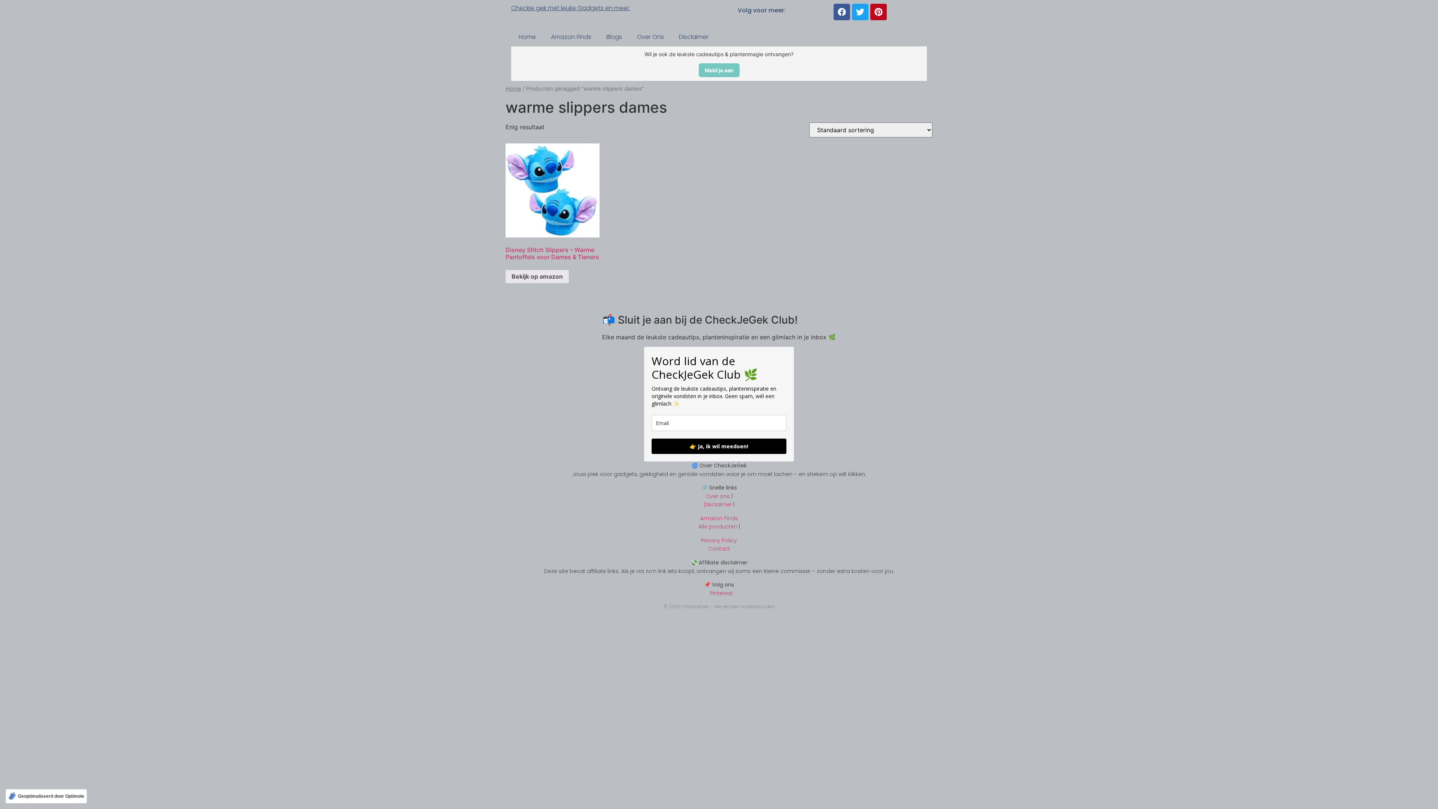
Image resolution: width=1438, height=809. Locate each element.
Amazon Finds (571, 37)
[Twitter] (860, 12)
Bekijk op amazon (537, 276)
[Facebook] (842, 12)
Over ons (718, 496)
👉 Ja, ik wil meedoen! (719, 446)
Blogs (614, 37)
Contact (719, 548)
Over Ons (650, 37)
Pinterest (719, 593)
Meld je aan (719, 70)
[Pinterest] (878, 12)
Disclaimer (694, 37)
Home (527, 37)
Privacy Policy (719, 540)
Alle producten (717, 526)
